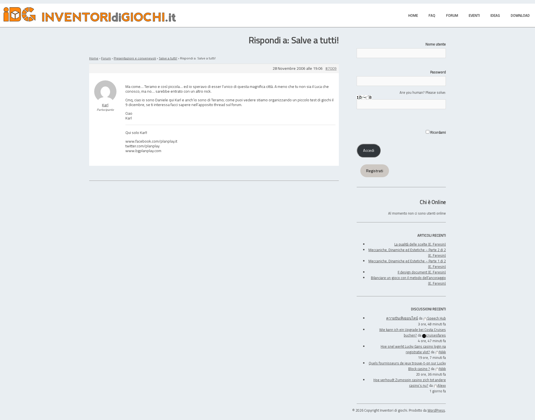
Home (93, 58)
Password (438, 72)
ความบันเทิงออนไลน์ (402, 318)
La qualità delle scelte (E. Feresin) (420, 244)
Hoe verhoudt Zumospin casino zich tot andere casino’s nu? (409, 382)
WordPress (436, 410)
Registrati (374, 171)
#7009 (331, 68)
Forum (106, 58)
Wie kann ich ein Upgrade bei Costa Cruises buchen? (412, 332)
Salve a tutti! (168, 58)
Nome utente (435, 44)
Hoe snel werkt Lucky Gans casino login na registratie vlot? (413, 349)
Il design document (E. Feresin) (422, 272)
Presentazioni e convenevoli (135, 58)
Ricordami (437, 132)
